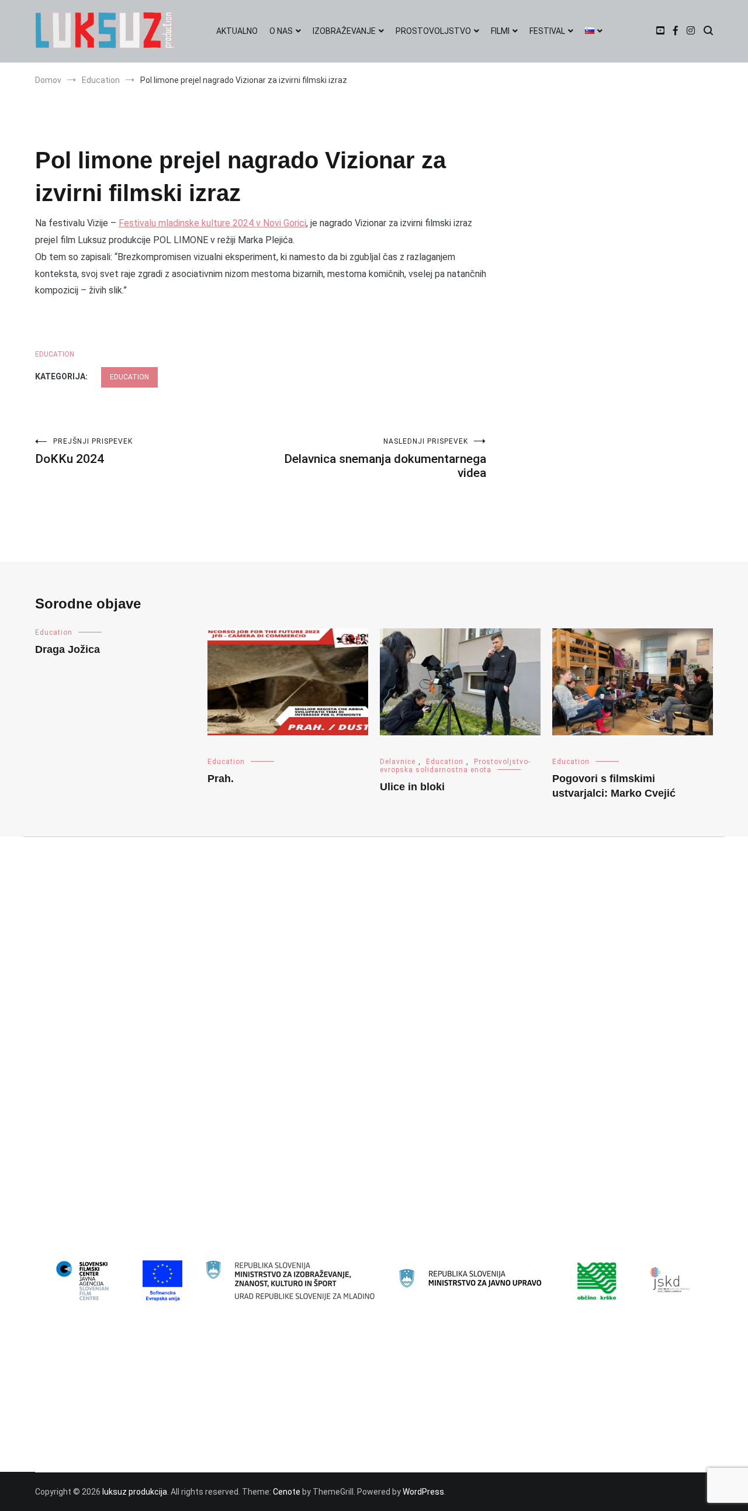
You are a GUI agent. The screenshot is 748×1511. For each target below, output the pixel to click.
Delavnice (397, 762)
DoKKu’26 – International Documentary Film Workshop (144, 1409)
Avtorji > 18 (64, 1042)
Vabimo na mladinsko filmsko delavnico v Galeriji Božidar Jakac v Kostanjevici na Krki (200, 1428)
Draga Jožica (67, 649)
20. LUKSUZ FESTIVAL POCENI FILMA (111, 966)
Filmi (52, 1137)
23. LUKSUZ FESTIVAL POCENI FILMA (111, 1023)
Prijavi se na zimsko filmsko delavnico (114, 1447)
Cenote (286, 1491)
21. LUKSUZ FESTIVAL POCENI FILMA (111, 985)
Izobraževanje (70, 1156)
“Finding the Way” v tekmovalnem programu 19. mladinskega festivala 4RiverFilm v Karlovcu (214, 1372)
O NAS (281, 31)
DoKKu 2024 (84, 451)
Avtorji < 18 (64, 1061)
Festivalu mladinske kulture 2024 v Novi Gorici (212, 223)
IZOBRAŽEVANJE (344, 31)
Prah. (220, 778)
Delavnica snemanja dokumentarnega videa (385, 458)
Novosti (58, 1194)
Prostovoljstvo (71, 1213)
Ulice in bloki (412, 787)
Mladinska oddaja (76, 1175)
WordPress (423, 1491)
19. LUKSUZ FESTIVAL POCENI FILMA (111, 947)
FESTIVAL (547, 31)
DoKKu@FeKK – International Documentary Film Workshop (151, 1390)
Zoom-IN (60, 1251)
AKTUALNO (237, 31)
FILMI (500, 31)
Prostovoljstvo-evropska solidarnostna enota (455, 766)
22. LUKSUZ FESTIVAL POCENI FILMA (111, 1004)
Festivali (59, 1118)
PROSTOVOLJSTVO (433, 31)
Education (54, 354)
